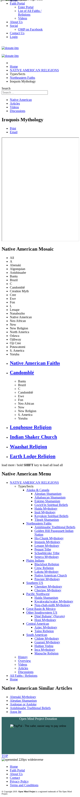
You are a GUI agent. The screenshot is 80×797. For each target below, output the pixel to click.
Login (14, 37)
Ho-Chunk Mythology (49, 538)
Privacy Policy (19, 781)
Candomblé (22, 372)
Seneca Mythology (46, 557)
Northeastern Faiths (38, 523)
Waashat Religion (28, 446)
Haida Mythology (45, 508)
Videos (14, 107)
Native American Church (50, 575)
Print (13, 128)
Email (13, 132)
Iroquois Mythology (47, 542)
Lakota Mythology (46, 571)
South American (36, 635)
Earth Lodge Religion (32, 456)
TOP (5, 756)
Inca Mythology (44, 649)
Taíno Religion (44, 631)
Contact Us (17, 33)
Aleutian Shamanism (47, 493)
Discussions (17, 111)
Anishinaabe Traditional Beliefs (54, 527)
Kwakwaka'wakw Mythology (53, 601)
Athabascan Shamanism (49, 497)
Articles (15, 103)
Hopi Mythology (45, 620)
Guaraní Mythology (47, 642)
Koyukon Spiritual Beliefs (51, 516)
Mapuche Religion (46, 653)
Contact (15, 777)
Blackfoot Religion (46, 564)
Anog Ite (15, 711)
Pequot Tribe (42, 549)
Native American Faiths (35, 363)
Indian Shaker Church (33, 437)
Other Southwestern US (41, 612)
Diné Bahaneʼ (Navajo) (49, 616)
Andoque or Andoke (23, 704)
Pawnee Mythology (47, 579)
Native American (21, 99)
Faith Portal (17, 770)
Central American (37, 623)
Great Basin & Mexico (41, 609)
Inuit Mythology (45, 512)
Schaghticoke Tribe (46, 553)
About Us (16, 774)
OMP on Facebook (30, 29)
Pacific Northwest (37, 594)
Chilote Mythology (46, 638)
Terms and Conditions (24, 785)
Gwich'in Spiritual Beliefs (51, 505)
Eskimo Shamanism (47, 501)
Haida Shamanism (46, 597)
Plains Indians (35, 560)
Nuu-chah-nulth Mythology (52, 605)
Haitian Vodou (43, 646)
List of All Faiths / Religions (29, 12)
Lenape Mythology (46, 545)
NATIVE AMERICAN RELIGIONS (34, 482)
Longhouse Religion (30, 427)
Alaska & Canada (37, 490)
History (23, 657)
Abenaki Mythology (23, 697)
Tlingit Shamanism (46, 519)
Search (6, 88)
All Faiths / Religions (23, 675)
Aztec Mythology (45, 627)
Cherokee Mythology (48, 586)
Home (14, 679)
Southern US (34, 583)
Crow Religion (44, 568)
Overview (24, 661)
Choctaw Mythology (47, 590)
